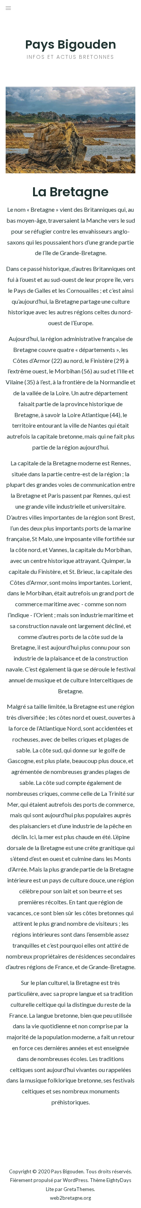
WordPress (75, 1180)
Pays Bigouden (70, 44)
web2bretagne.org (70, 1198)
